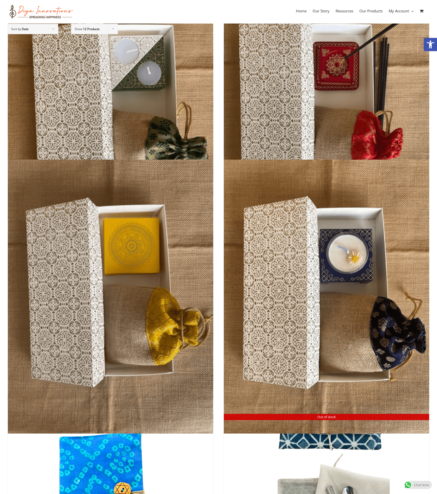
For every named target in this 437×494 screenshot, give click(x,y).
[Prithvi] (110, 296)
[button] (430, 44)
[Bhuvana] (110, 114)
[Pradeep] (326, 114)
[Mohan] (326, 296)
